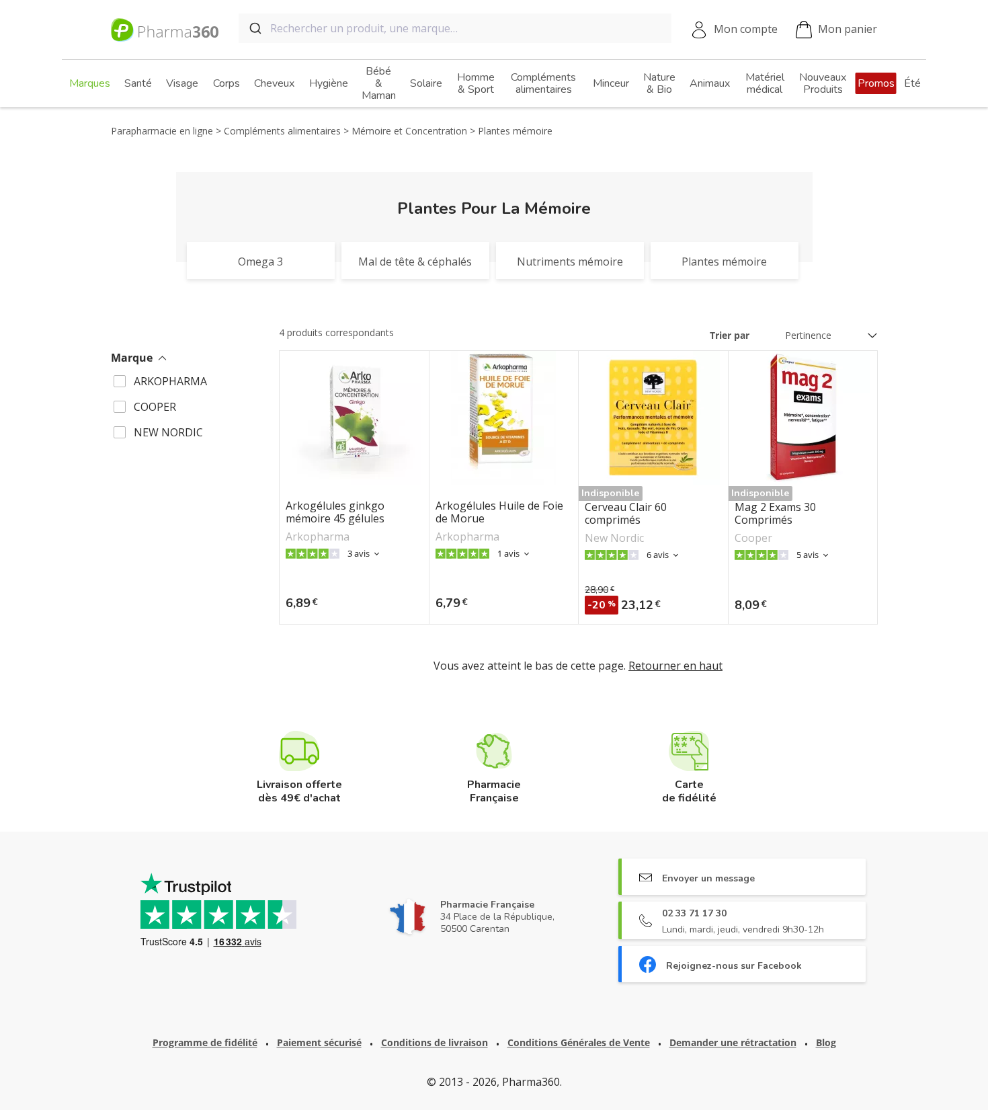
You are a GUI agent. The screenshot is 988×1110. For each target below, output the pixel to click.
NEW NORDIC (168, 432)
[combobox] (455, 28)
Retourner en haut (675, 665)
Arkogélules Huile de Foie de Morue (499, 512)
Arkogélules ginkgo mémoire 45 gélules (335, 512)
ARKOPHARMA (170, 381)
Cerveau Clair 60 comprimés (626, 513)
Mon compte (746, 29)
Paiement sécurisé (319, 1042)
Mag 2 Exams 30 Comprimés (775, 513)
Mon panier (847, 29)
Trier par (729, 335)
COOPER (155, 406)
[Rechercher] (254, 28)
